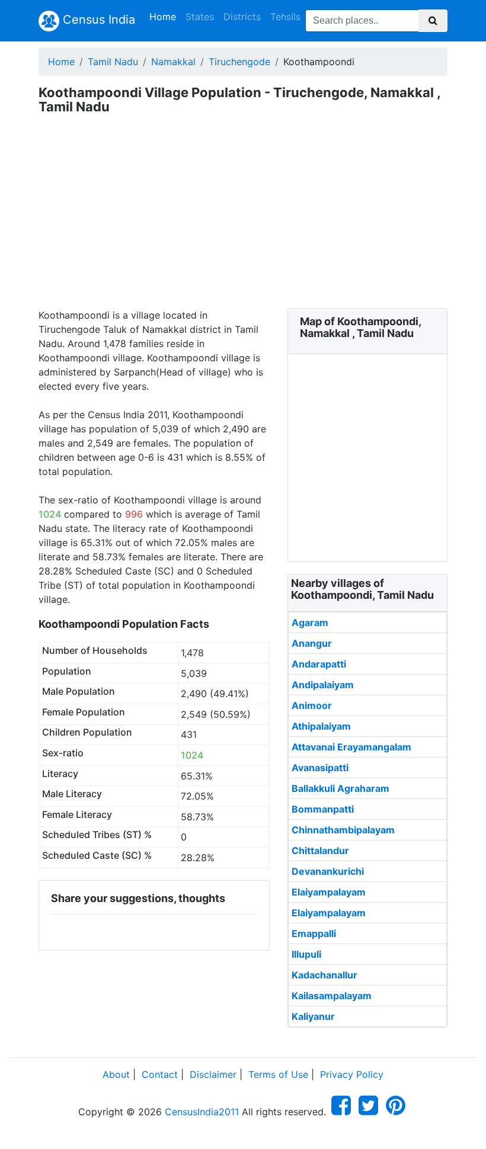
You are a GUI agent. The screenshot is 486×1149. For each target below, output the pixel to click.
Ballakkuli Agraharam (340, 788)
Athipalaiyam (321, 726)
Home (165, 16)
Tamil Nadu (113, 62)
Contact (160, 1074)
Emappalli (314, 933)
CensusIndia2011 (202, 1112)
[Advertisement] (243, 219)
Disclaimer (213, 1074)
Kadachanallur (324, 975)
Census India (97, 19)
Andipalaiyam (323, 685)
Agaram (310, 622)
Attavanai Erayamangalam (351, 747)
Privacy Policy (351, 1074)
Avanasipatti (320, 768)
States (200, 17)
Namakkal (173, 62)
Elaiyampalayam (329, 892)
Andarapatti (319, 664)
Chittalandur (320, 850)
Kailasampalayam (332, 996)
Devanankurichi (328, 871)
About (116, 1074)
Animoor (312, 705)
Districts (242, 17)
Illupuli (306, 954)
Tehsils (285, 17)
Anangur (312, 643)
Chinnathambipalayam (343, 830)
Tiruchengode (239, 62)
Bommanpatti (323, 809)
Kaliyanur (313, 1016)
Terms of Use (278, 1074)
